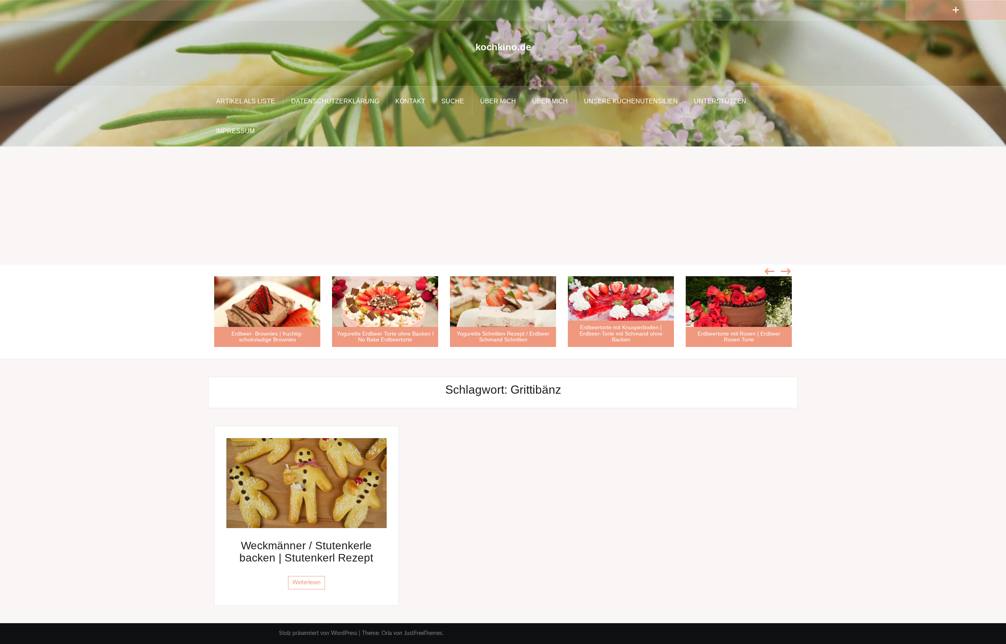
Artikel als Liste (245, 101)
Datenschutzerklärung (335, 101)
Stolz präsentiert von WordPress (318, 633)
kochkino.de (503, 47)
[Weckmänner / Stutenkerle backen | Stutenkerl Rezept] (306, 483)
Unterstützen (720, 101)
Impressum (235, 131)
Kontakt (410, 101)
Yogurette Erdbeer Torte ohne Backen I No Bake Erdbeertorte (385, 336)
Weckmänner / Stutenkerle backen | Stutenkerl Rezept (306, 551)
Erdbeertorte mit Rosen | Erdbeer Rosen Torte (739, 336)
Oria (387, 633)
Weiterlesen (306, 582)
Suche (452, 101)
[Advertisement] (503, 205)
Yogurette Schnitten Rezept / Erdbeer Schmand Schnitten (503, 336)
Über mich (498, 101)
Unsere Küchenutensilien (631, 101)
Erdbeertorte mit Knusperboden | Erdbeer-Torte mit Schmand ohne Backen (621, 333)
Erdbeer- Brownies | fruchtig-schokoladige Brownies (267, 336)
